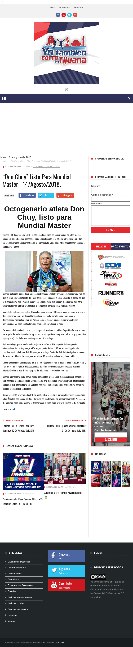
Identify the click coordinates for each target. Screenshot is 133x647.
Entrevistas (13, 579)
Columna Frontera (17, 567)
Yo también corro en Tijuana (46, 167)
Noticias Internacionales (20, 597)
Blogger (60, 642)
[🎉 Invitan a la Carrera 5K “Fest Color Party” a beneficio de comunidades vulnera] (116, 467)
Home (5, 161)
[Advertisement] (66, 132)
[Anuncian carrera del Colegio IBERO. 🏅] (96, 480)
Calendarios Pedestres (19, 561)
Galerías (12, 591)
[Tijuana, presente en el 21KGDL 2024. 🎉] (106, 480)
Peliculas (12, 615)
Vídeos (11, 621)
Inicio (52, 8)
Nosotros (64, 8)
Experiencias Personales (20, 585)
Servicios (78, 8)
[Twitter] (69, 14)
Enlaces (101, 246)
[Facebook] (58, 14)
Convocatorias (15, 573)
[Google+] (75, 14)
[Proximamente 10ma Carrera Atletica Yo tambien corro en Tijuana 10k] (23, 471)
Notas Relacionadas (19, 445)
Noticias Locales (17, 161)
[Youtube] (63, 14)
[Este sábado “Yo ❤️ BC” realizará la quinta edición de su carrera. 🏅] (126, 480)
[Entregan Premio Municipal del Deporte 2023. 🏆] (116, 480)
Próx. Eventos (120, 246)
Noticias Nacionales (18, 609)
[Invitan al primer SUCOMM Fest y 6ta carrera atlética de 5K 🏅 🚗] (126, 467)
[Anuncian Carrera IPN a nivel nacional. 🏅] (65, 468)
